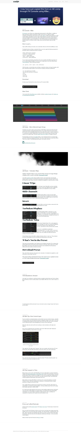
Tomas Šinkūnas (25, 62)
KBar (44, 35)
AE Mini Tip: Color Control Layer (31, 316)
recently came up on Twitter (42, 134)
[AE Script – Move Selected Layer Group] (40, 121)
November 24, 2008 (24, 368)
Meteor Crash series (43, 406)
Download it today (43, 175)
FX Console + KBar (27, 30)
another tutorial (34, 406)
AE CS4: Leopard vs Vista (29, 370)
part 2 (39, 417)
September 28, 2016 (25, 125)
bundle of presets (48, 94)
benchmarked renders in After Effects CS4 (35, 374)
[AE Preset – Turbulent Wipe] (40, 165)
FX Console (24, 33)
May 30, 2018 (24, 29)
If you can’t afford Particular (30, 404)
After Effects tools (33, 94)
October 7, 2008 (24, 402)
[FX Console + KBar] (40, 25)
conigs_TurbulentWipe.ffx (28, 262)
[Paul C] (16, 1)
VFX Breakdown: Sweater (30, 275)
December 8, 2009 (24, 274)
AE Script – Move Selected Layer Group (33, 127)
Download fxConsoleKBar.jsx (30, 86)
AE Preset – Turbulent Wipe (30, 171)
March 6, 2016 (24, 169)
